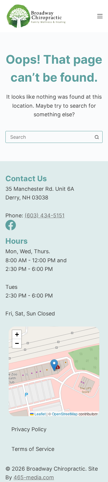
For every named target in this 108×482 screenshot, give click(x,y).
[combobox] (48, 137)
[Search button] (96, 137)
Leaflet (40, 413)
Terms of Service (32, 449)
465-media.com (34, 477)
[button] (54, 365)
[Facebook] (10, 225)
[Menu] (100, 16)
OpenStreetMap (65, 413)
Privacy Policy (28, 429)
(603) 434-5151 (44, 215)
